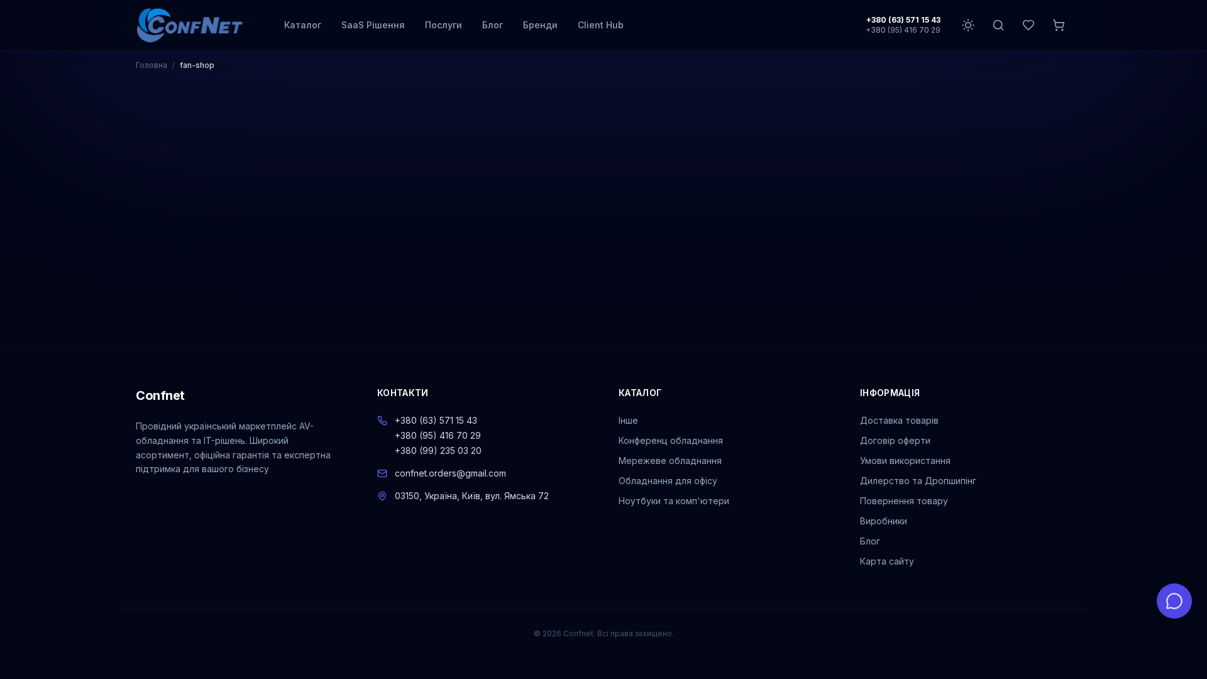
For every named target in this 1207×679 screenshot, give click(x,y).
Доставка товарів (899, 420)
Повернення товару (904, 500)
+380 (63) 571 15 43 (903, 20)
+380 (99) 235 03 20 (438, 450)
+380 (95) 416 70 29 (903, 30)
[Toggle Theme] (968, 25)
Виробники (883, 521)
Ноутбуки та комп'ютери (674, 500)
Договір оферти (895, 440)
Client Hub (601, 24)
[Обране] (1028, 25)
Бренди (540, 24)
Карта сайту (887, 561)
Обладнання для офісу (668, 480)
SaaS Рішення (373, 24)
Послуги (443, 24)
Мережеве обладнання (670, 460)
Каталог (302, 24)
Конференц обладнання (671, 440)
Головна (151, 65)
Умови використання (905, 460)
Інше (628, 420)
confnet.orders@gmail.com (450, 473)
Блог (492, 24)
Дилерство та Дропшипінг (918, 480)
